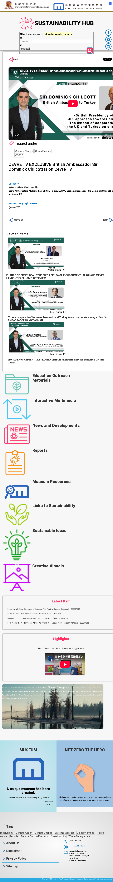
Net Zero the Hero (85, 750)
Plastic (84, 691)
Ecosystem (83, 688)
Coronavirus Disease (73, 688)
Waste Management (21, 698)
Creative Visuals (48, 566)
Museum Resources (51, 481)
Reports (40, 450)
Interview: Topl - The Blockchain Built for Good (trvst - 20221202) (35, 613)
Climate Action (43, 688)
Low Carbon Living (49, 691)
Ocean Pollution (60, 691)
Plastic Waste (92, 691)
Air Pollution (6, 688)
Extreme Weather (14, 691)
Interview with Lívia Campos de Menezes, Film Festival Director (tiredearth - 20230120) (44, 609)
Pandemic (79, 691)
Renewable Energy (40, 695)
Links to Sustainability (53, 505)
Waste (13, 698)
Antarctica (14, 688)
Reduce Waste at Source (26, 695)
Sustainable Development (73, 695)
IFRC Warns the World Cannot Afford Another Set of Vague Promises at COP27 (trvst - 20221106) (48, 623)
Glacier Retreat (25, 691)
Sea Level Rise (51, 695)
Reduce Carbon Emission (10, 695)
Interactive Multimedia (54, 400)
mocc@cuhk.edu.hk (77, 846)
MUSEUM (28, 750)
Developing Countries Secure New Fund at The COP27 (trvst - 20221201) (38, 618)
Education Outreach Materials (51, 378)
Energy (89, 688)
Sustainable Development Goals (92, 695)
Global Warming (36, 691)
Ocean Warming (70, 691)
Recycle (99, 691)
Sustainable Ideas (49, 530)
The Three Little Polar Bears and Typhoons (61, 648)
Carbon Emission (32, 688)
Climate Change (57, 687)
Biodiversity (22, 688)
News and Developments (56, 425)
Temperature (6, 698)
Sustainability (60, 695)
